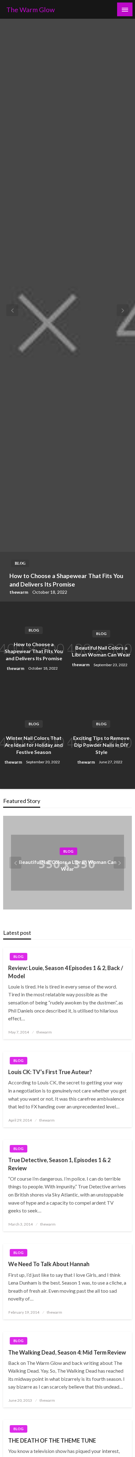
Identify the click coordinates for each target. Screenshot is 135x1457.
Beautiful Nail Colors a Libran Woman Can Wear (101, 651)
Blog (20, 563)
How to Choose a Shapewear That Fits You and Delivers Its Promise (66, 580)
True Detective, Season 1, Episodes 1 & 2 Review (59, 1164)
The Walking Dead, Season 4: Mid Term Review (67, 1352)
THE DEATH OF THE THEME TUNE (52, 1440)
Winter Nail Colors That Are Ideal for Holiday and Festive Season (34, 745)
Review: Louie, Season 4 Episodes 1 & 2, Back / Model (65, 971)
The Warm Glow (30, 10)
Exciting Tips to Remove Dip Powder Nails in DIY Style (101, 745)
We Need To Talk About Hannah (48, 1264)
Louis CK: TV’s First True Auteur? (50, 1071)
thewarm (19, 592)
